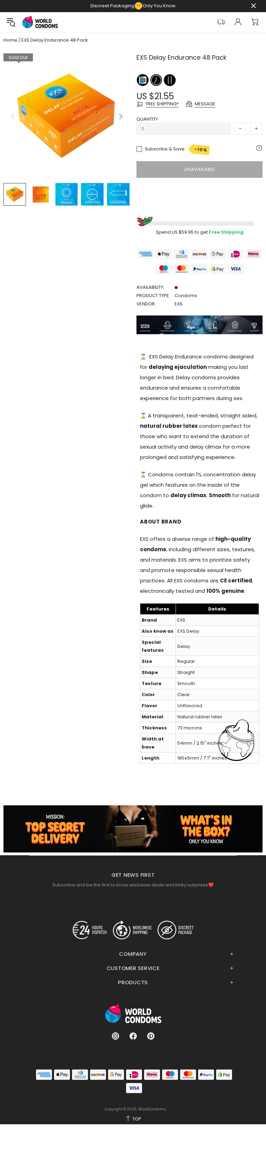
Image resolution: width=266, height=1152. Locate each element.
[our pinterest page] (150, 1036)
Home (10, 40)
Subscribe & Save (176, 149)
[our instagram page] (115, 1036)
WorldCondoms (40, 22)
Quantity (147, 119)
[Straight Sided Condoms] (169, 79)
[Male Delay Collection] (156, 79)
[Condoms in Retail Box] (143, 79)
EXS (179, 304)
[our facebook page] (133, 1036)
